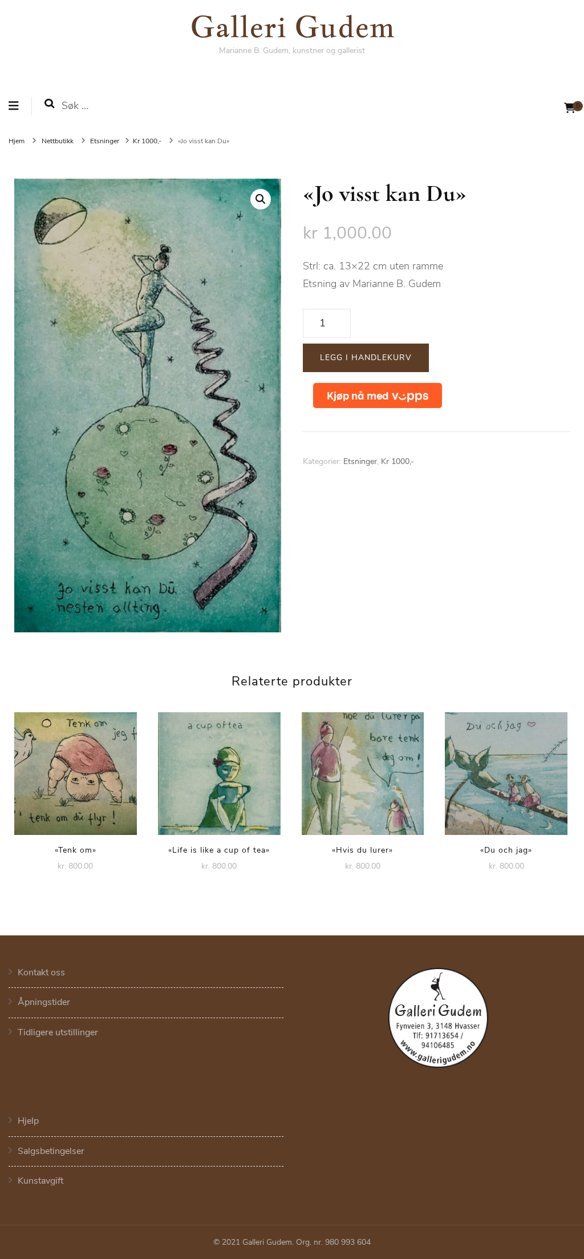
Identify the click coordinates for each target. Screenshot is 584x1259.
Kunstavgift (40, 1181)
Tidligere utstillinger (58, 1032)
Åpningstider (44, 1002)
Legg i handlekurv (366, 357)
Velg (75, 769)
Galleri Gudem (292, 26)
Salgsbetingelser (51, 1151)
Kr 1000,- (397, 461)
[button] (260, 199)
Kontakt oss (41, 972)
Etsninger (360, 461)
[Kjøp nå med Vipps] (377, 395)
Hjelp (28, 1121)
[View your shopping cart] (569, 108)
